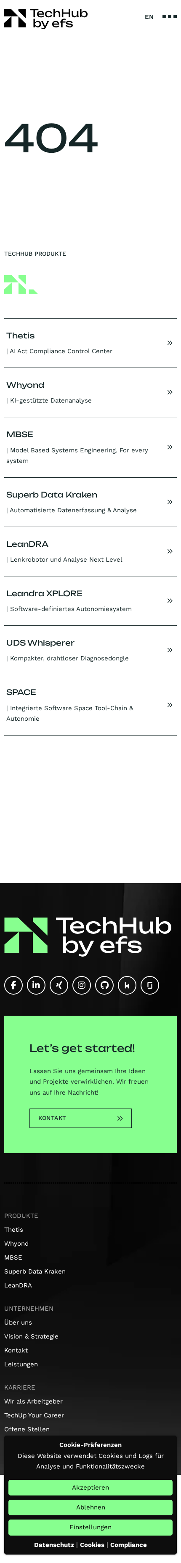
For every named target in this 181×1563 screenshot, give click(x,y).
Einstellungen (90, 1527)
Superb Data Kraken (35, 1271)
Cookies (92, 1545)
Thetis (13, 1229)
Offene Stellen (27, 1429)
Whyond (16, 1243)
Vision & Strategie (31, 1336)
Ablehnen (90, 1507)
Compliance (128, 1545)
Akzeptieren (90, 1487)
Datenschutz (54, 1545)
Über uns (18, 1322)
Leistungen (21, 1364)
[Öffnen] (169, 16)
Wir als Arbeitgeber (33, 1401)
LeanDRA (18, 1285)
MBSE (13, 1257)
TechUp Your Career (34, 1415)
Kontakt (52, 1117)
